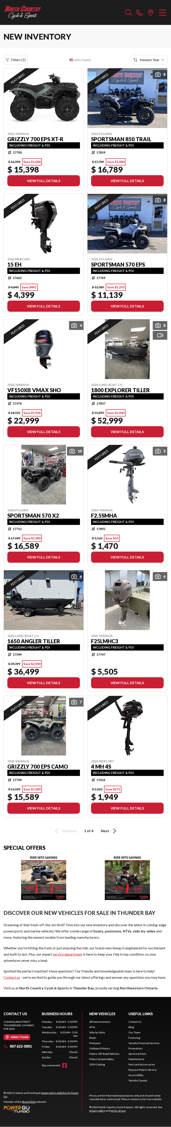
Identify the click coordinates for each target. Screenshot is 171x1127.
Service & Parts (137, 1053)
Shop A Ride (29, 1101)
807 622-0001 (21, 1046)
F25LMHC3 (104, 641)
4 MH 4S (101, 766)
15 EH (14, 264)
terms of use (118, 1110)
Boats (92, 1037)
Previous (69, 831)
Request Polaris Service (142, 1069)
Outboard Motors (99, 1048)
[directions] (151, 12)
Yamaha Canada (137, 1080)
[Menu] (162, 12)
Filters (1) (18, 60)
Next (105, 831)
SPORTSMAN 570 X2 (33, 515)
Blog (131, 1027)
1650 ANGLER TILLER (33, 641)
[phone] (139, 12)
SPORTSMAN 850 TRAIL (121, 139)
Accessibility (135, 1075)
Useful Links (140, 1014)
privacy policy (97, 1110)
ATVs (92, 1027)
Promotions (135, 1048)
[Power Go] (43, 1109)
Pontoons (95, 1043)
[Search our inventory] (128, 12)
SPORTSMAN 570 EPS (118, 264)
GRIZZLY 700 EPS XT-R (35, 139)
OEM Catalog (97, 1064)
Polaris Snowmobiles (101, 1059)
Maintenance (136, 1059)
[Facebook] (64, 1065)
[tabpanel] (59, 1039)
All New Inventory (99, 1021)
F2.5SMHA (104, 515)
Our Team (134, 1032)
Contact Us (135, 1021)
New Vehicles (102, 1014)
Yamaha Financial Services (144, 1043)
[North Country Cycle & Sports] (26, 12)
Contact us (12, 977)
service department (67, 954)
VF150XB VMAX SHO (34, 390)
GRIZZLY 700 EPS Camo (37, 766)
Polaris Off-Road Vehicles (104, 1053)
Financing (134, 1037)
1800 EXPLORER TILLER (120, 390)
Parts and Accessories (141, 1064)
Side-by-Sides (97, 1032)
